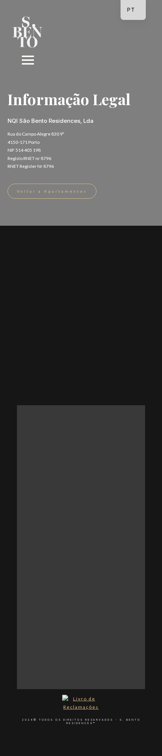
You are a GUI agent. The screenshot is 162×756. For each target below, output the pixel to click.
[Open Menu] (28, 60)
